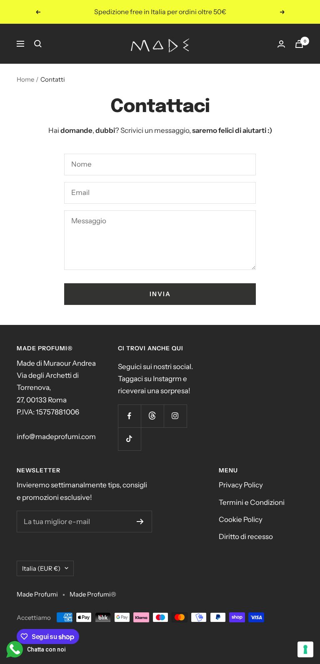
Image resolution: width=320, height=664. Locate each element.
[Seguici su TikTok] (129, 438)
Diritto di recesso (246, 536)
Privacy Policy (241, 485)
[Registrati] (140, 521)
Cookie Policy (240, 519)
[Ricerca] (38, 43)
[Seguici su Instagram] (175, 415)
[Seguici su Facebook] (129, 415)
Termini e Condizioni (252, 502)
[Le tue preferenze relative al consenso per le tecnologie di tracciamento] (305, 649)
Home (25, 79)
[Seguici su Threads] (152, 415)
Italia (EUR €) (41, 568)
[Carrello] (299, 44)
